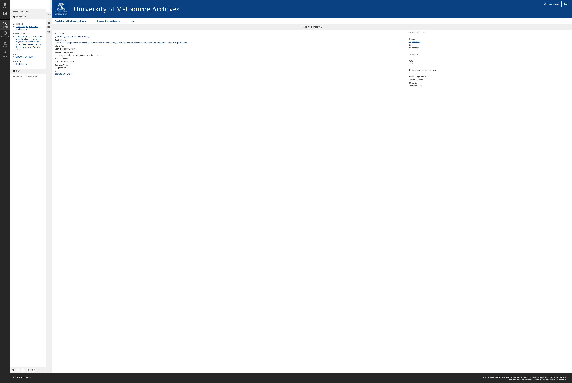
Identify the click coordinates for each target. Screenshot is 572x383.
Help (132, 20)
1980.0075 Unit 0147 (24, 56)
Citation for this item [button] (49, 31)
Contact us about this (49, 27)
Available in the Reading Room (71, 20)
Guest (556, 4)
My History (5, 37)
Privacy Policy (17, 377)
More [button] (5, 56)
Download (49, 18)
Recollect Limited (539, 379)
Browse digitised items (108, 20)
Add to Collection (49, 22)
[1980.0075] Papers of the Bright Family (27, 27)
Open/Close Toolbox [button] (51, 5)
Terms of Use (27, 377)
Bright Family (21, 64)
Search (5, 27)
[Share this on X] (13, 368)
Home (5, 7)
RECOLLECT (512, 379)
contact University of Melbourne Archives (531, 377)
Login (5, 47)
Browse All (5, 17)
